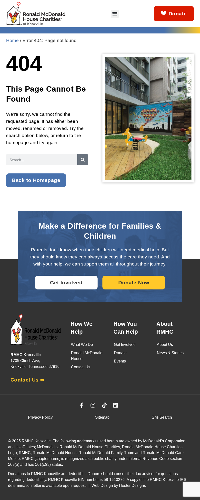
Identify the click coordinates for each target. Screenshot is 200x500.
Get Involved (125, 344)
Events (120, 361)
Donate (120, 353)
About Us (165, 344)
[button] (115, 14)
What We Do (82, 344)
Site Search (162, 417)
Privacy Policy (40, 417)
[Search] (82, 159)
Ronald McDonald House (86, 356)
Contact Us (80, 367)
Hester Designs (132, 485)
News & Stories (170, 353)
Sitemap (102, 417)
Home (12, 40)
